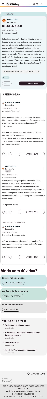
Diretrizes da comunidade (23, 394)
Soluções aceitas (13, 296)
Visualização (9, 328)
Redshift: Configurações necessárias (21, 350)
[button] (4, 83)
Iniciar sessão (42, 4)
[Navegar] (4, 4)
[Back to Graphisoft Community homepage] (13, 4)
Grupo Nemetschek (35, 397)
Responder (33, 83)
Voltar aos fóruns (13, 283)
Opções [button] (43, 13)
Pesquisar (28, 4)
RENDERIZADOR (12, 342)
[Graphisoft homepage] (36, 374)
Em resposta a (14, 222)
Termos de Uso (33, 391)
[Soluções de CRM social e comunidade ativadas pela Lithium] (6, 380)
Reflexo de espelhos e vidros (17, 325)
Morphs (6, 78)
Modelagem (9, 345)
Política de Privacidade (16, 391)
